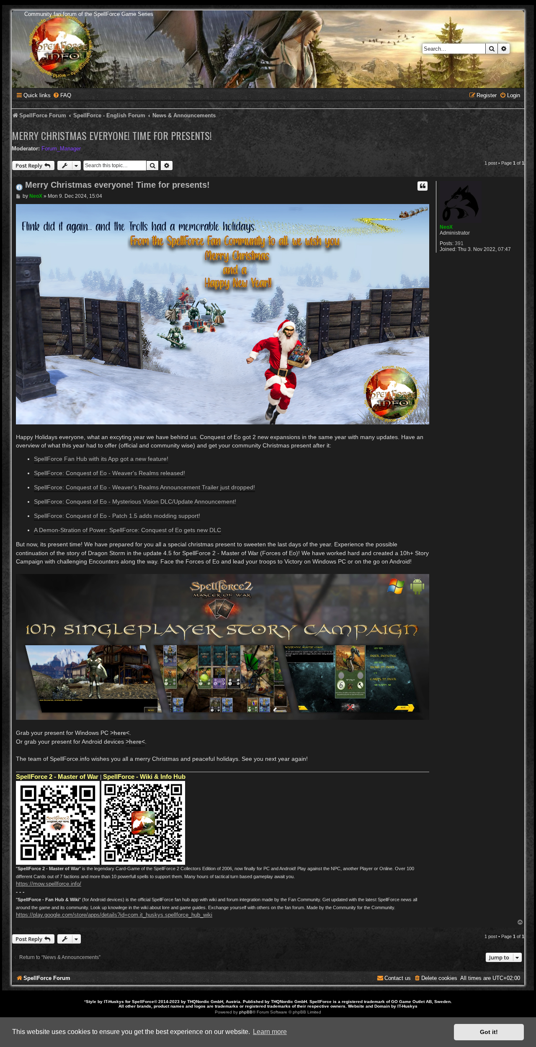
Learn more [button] (270, 1031)
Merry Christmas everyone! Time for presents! (112, 135)
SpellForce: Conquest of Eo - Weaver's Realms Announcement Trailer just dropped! (144, 487)
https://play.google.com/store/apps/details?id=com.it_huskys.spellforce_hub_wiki (114, 915)
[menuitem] (62, 95)
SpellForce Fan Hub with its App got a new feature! (101, 458)
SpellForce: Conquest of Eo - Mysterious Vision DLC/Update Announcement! (135, 501)
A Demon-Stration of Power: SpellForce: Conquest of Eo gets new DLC (127, 530)
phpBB (246, 1012)
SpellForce (143, 1001)
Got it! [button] (489, 1032)
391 (459, 243)
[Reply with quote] (422, 186)
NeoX (446, 227)
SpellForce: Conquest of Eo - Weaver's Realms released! (109, 473)
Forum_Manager (61, 148)
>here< (119, 732)
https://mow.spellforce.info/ (48, 884)
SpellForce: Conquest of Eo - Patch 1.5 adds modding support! (117, 515)
